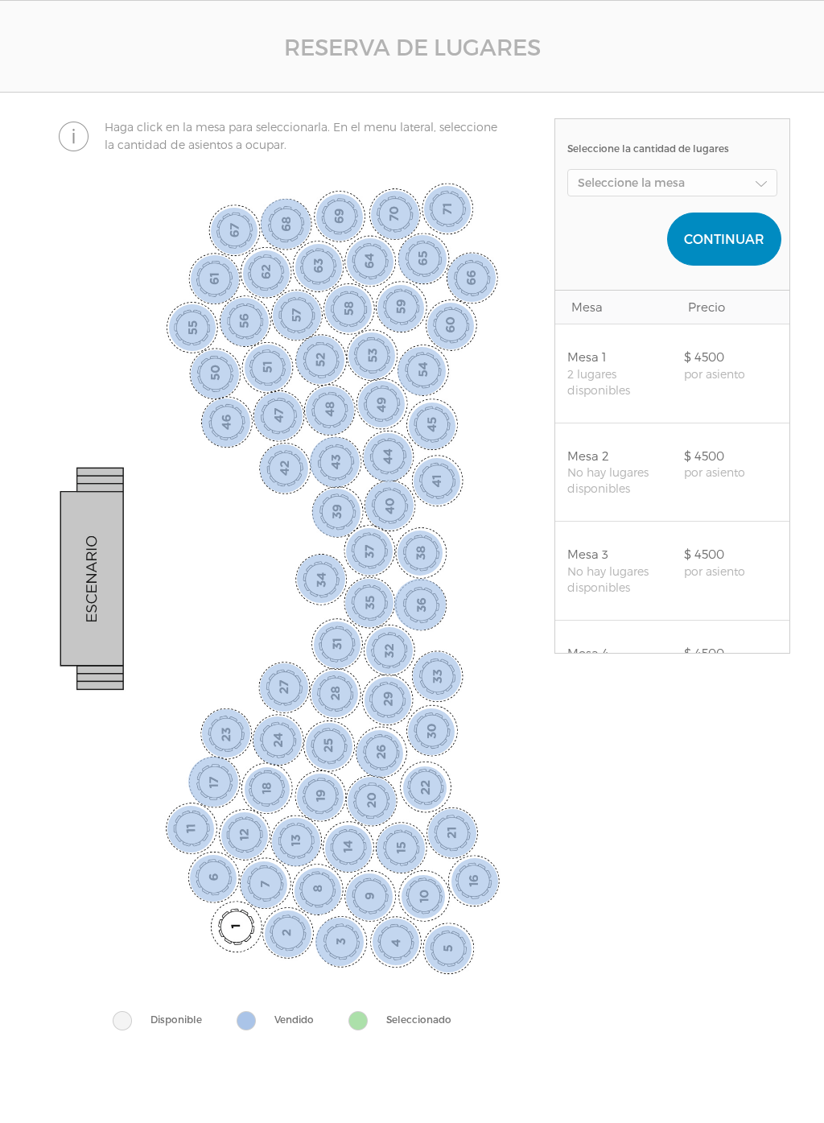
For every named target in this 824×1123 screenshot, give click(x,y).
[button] (672, 182)
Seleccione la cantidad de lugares (648, 148)
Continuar (724, 238)
